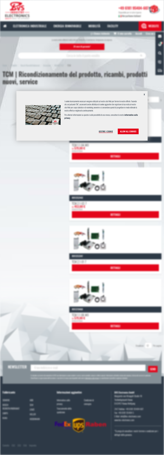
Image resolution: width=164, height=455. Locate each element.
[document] (82, 117)
